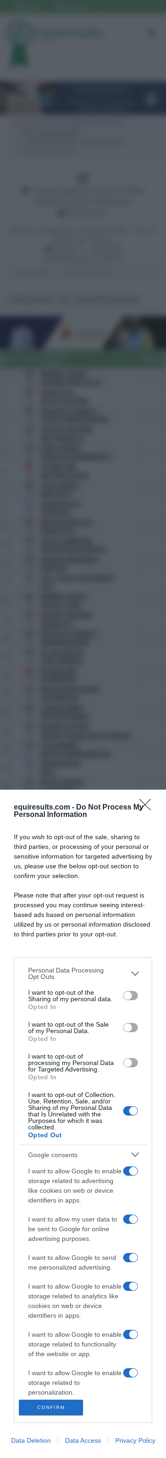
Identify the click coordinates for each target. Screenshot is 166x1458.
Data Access (83, 1440)
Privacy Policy (135, 1440)
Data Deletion (31, 1440)
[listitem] (83, 973)
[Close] (148, 807)
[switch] (130, 995)
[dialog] (83, 1124)
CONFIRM (51, 1407)
